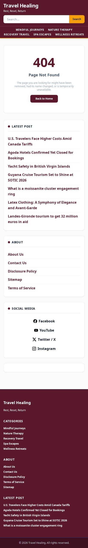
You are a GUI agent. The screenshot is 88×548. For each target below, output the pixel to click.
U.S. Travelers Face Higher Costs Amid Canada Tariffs (36, 505)
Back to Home (44, 98)
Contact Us (17, 263)
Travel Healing (20, 5)
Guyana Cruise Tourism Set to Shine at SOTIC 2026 (35, 520)
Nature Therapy (60, 30)
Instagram (47, 348)
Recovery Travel (16, 34)
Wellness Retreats (69, 34)
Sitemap (15, 279)
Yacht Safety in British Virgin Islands (39, 166)
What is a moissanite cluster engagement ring (32, 525)
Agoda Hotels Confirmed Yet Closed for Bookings (34, 510)
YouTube (47, 330)
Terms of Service (21, 288)
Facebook (47, 321)
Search (77, 19)
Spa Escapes (42, 34)
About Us (15, 254)
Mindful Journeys (30, 30)
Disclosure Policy (22, 271)
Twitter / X (47, 339)
